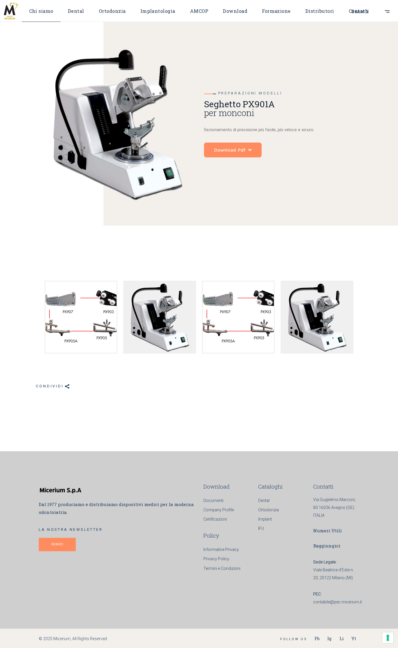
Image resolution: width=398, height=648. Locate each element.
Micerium (62, 638)
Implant (265, 519)
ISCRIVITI (57, 544)
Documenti (213, 500)
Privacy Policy (216, 558)
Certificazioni (215, 519)
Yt (353, 638)
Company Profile (218, 509)
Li (341, 638)
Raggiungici (326, 546)
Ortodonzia (268, 509)
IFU (261, 528)
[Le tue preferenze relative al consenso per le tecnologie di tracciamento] (387, 637)
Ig (329, 638)
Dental (264, 500)
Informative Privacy (221, 549)
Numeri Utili (327, 530)
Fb (317, 638)
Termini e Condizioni (221, 568)
